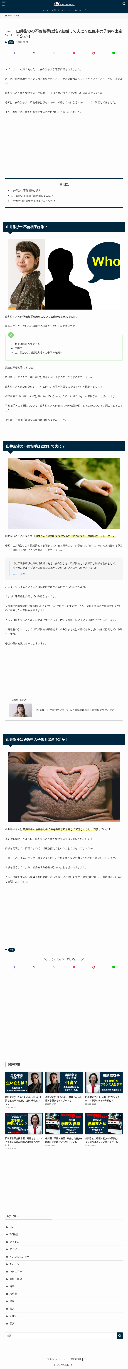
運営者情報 (76, 1359)
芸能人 (13, 1316)
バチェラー (16, 1271)
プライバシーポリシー (57, 1359)
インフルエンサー (20, 1256)
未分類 (13, 1293)
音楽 (12, 1323)
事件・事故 (16, 1279)
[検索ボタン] (124, 4)
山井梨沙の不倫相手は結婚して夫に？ (32, 195)
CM (11, 1227)
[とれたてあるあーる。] (64, 4)
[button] (14, 53)
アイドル (15, 1242)
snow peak (17, 574)
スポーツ (15, 1264)
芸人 (12, 1308)
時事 (11, 42)
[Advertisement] (64, 146)
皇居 (12, 1301)
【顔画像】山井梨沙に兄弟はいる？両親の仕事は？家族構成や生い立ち (74, 710)
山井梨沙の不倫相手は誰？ (26, 190)
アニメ (13, 1249)
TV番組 (14, 1234)
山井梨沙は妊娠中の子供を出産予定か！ (33, 201)
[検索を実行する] (120, 1335)
